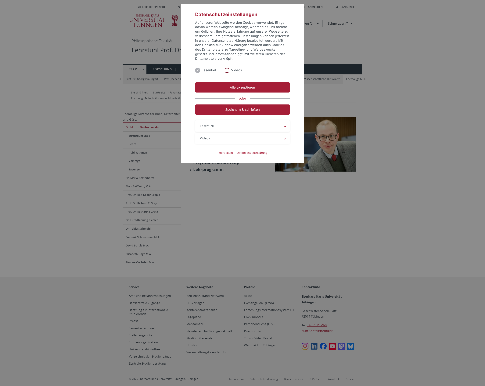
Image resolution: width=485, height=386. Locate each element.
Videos (236, 70)
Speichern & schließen (242, 109)
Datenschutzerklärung (252, 153)
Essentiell (209, 70)
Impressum (225, 153)
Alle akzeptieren (242, 87)
